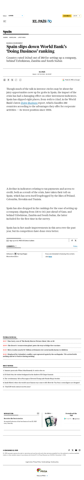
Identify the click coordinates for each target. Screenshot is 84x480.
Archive (48, 413)
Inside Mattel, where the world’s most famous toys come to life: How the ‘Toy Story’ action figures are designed (42, 382)
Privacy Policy (37, 462)
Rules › (75, 246)
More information (12, 256)
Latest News (21, 37)
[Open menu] (4, 21)
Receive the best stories (13, 418)
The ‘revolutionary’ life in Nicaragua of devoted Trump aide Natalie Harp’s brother (32, 378)
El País (42, 72)
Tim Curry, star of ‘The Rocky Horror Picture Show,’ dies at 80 (31, 341)
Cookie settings (46, 462)
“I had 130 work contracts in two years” (18, 387)
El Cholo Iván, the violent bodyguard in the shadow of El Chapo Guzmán (29, 374)
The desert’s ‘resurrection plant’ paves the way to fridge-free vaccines (34, 346)
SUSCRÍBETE (67, 16)
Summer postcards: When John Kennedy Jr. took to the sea (25, 370)
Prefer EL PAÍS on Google (72, 80)
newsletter (8, 413)
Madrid (5, 37)
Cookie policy (55, 462)
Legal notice (29, 462)
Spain (7, 31)
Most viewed (8, 366)
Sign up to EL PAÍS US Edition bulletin (22, 240)
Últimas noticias (9, 337)
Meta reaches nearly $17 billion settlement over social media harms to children (38, 350)
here (50, 256)
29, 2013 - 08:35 (44, 74)
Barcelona (12, 37)
